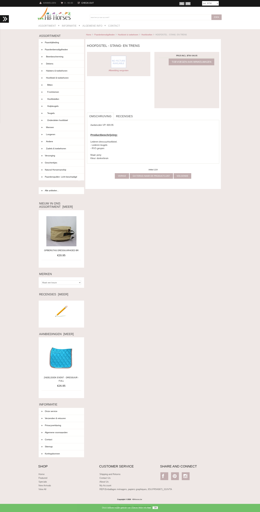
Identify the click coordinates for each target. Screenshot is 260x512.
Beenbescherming (63, 57)
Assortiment (47, 25)
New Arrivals (45, 485)
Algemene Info (92, 25)
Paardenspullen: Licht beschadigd (62, 178)
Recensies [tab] (124, 116)
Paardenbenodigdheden (104, 35)
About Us (104, 481)
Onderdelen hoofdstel (63, 120)
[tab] (137, 115)
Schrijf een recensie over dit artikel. (61, 323)
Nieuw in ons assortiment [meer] (56, 205)
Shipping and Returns (110, 474)
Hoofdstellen (146, 35)
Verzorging (62, 156)
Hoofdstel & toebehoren (128, 35)
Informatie (69, 25)
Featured (43, 478)
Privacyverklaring (53, 425)
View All (42, 489)
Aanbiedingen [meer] (56, 334)
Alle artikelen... (52, 190)
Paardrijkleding (62, 42)
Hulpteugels (63, 106)
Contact (114, 25)
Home (88, 35)
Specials (43, 481)
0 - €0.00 (68, 3)
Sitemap (49, 446)
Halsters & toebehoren (63, 71)
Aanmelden (49, 3)
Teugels (63, 113)
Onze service (51, 411)
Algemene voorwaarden (56, 432)
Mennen (63, 127)
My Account (105, 485)
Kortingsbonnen (52, 454)
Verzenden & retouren (55, 418)
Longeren (63, 134)
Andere (63, 141)
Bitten (63, 85)
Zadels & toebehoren (63, 148)
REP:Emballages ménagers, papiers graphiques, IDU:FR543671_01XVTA (135, 489)
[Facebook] (164, 477)
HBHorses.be (137, 499)
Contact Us (105, 478)
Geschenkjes (62, 163)
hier (149, 508)
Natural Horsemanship (62, 170)
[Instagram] (186, 477)
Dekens (63, 64)
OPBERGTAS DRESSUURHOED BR (61, 250)
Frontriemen (63, 92)
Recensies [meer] (53, 294)
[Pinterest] (175, 477)
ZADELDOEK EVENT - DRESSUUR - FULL (61, 379)
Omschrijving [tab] (100, 116)
